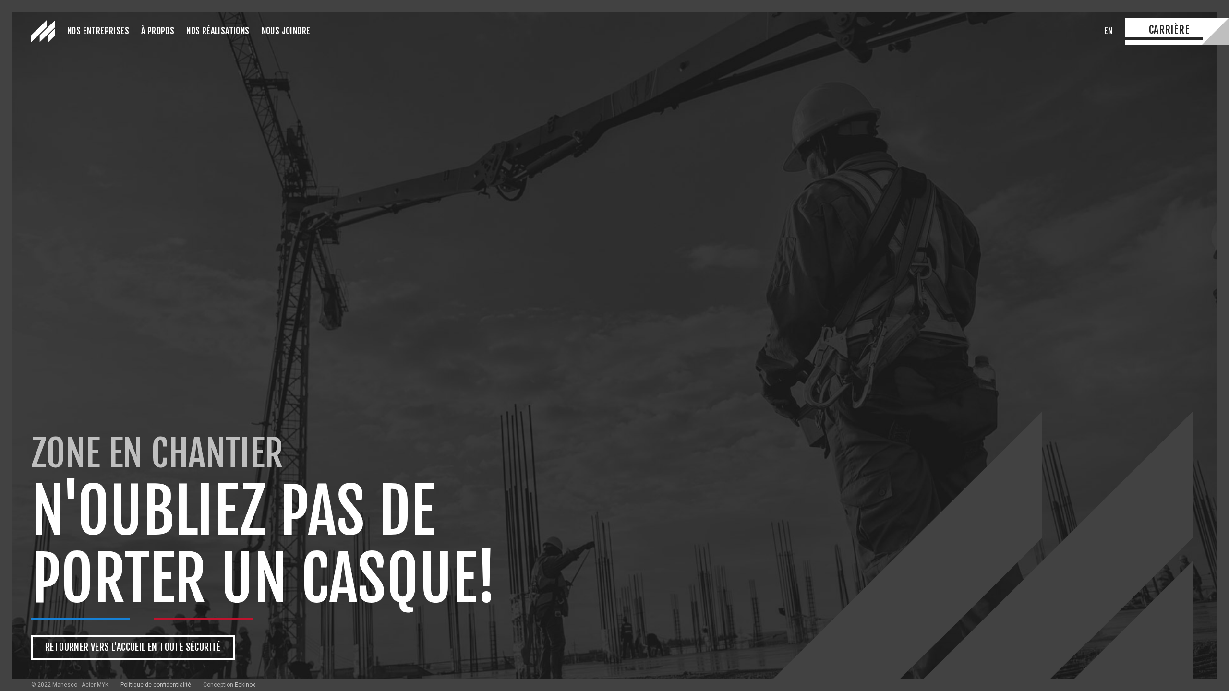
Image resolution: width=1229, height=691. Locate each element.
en (1108, 30)
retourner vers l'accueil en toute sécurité (133, 647)
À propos (157, 30)
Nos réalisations (217, 30)
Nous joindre (286, 30)
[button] (98, 31)
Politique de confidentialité (155, 684)
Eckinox (245, 684)
